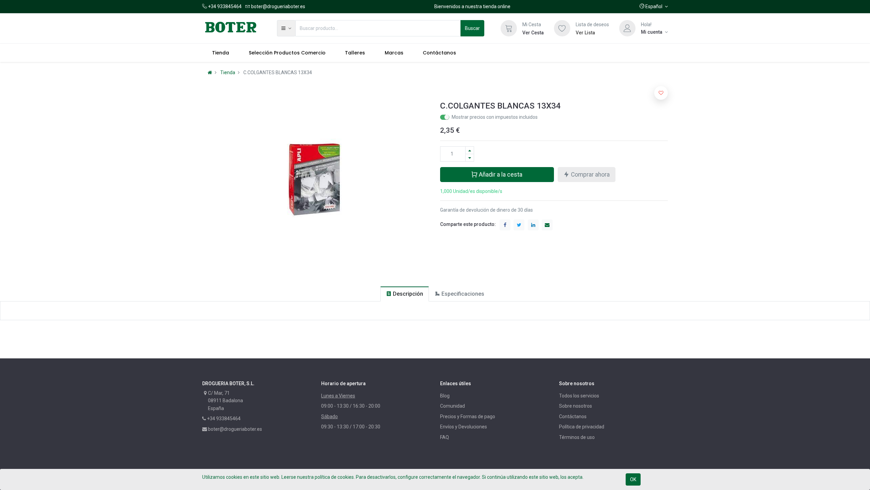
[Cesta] (509, 28)
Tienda (227, 72)
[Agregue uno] (470, 150)
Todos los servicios (579, 395)
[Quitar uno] (470, 157)
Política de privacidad (581, 426)
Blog (445, 395)
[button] (654, 6)
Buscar (472, 28)
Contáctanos (573, 416)
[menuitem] (220, 53)
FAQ (444, 437)
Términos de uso (577, 437)
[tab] (404, 293)
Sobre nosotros (575, 406)
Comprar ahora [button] (590, 174)
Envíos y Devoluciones (463, 426)
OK (633, 479)
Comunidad (452, 406)
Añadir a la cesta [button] (499, 174)
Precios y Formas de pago (467, 416)
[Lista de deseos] (562, 28)
